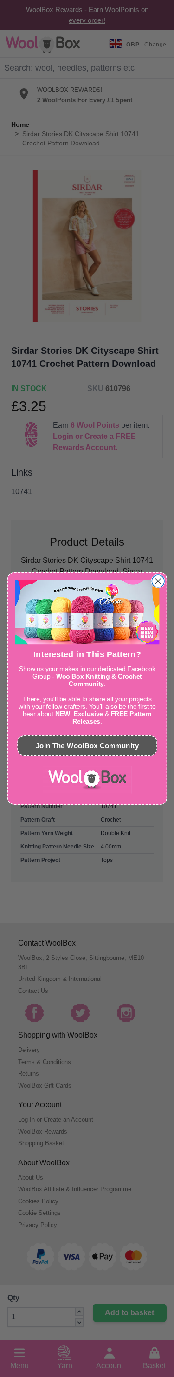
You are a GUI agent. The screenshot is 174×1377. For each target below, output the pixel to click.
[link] (87, 780)
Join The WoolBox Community (87, 746)
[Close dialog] (158, 581)
